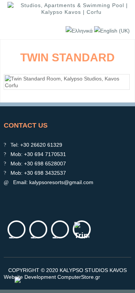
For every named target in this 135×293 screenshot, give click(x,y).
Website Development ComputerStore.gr (52, 277)
